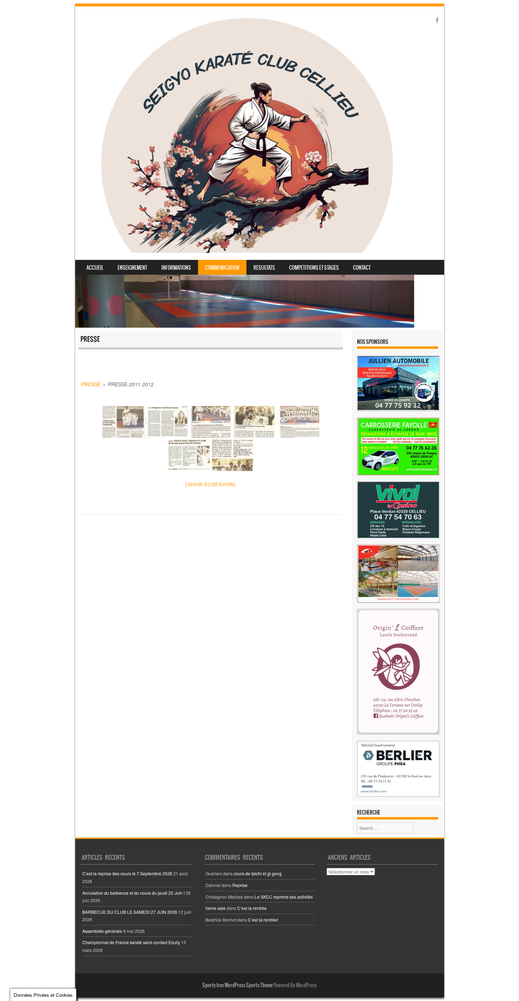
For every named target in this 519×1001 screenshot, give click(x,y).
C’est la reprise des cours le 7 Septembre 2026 (127, 873)
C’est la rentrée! (263, 920)
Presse (91, 384)
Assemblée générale (102, 931)
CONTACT (362, 268)
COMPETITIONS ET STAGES (314, 268)
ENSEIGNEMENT (132, 268)
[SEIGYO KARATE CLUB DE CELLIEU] (246, 133)
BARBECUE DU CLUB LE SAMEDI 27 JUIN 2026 (129, 912)
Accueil (94, 268)
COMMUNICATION (222, 268)
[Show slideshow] (211, 484)
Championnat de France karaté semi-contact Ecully (131, 942)
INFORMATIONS (176, 268)
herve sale (215, 908)
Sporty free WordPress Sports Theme (237, 985)
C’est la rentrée (252, 908)
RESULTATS (264, 268)
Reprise (239, 885)
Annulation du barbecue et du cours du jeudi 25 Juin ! (133, 893)
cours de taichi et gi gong (258, 873)
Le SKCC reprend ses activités (284, 897)
